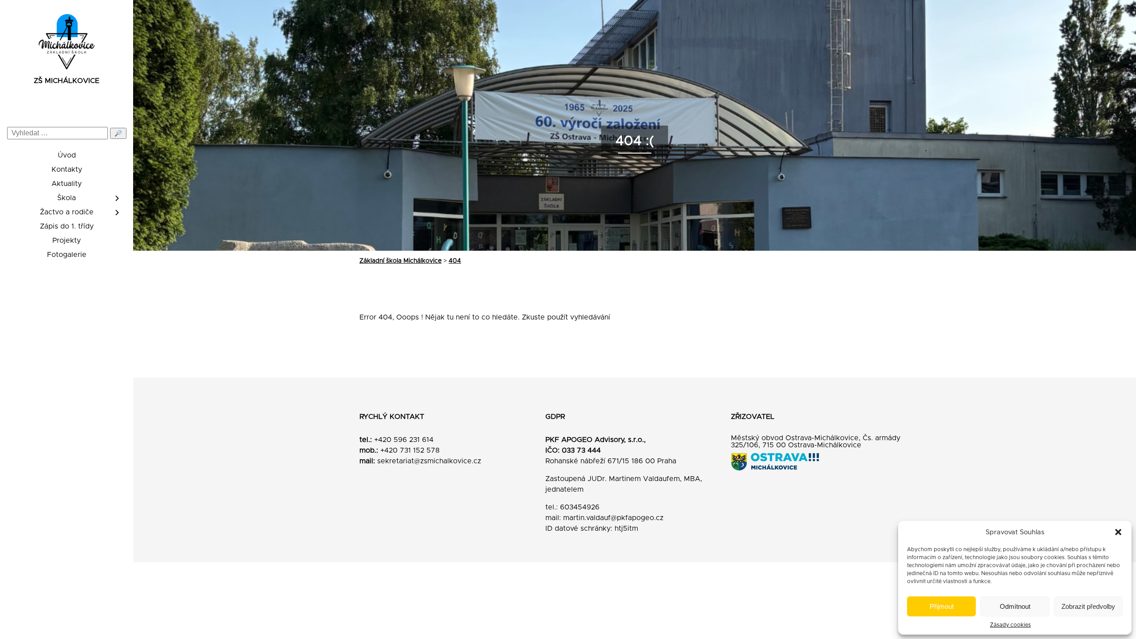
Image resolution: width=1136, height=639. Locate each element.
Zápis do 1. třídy (67, 226)
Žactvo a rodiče (67, 212)
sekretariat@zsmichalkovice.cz (429, 461)
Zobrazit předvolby (1088, 606)
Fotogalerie (67, 254)
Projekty (66, 240)
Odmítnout (1015, 606)
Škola (66, 197)
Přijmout (942, 606)
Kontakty (66, 169)
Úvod (67, 155)
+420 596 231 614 (404, 439)
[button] (1118, 532)
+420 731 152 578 (410, 450)
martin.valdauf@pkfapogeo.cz (613, 517)
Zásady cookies (1010, 624)
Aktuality (66, 183)
